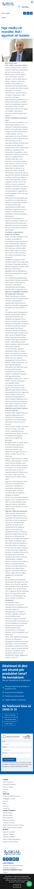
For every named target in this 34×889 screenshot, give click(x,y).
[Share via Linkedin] (27, 13)
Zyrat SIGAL (8, 723)
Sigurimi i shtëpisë (8, 834)
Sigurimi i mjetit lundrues (10, 842)
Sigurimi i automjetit (9, 832)
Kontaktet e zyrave (8, 822)
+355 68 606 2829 (10, 719)
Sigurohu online (7, 815)
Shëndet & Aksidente (9, 784)
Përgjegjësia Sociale (9, 798)
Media (5, 803)
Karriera (5, 801)
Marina (5, 792)
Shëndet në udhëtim (9, 837)
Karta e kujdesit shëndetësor (11, 839)
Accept (17, 886)
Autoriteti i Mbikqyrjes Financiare (13, 865)
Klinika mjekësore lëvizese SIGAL (13, 825)
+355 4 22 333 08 (9, 715)
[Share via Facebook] (24, 13)
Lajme (3, 17)
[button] (29, 884)
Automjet (5, 789)
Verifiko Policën (7, 813)
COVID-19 (6, 808)
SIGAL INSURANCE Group (11, 796)
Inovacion (6, 806)
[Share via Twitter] (31, 13)
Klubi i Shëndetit (8, 818)
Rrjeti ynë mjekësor (9, 820)
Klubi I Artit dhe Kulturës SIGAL (12, 827)
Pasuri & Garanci (8, 787)
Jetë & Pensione (8, 782)
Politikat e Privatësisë (9, 868)
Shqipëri (5, 872)
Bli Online (25, 7)
